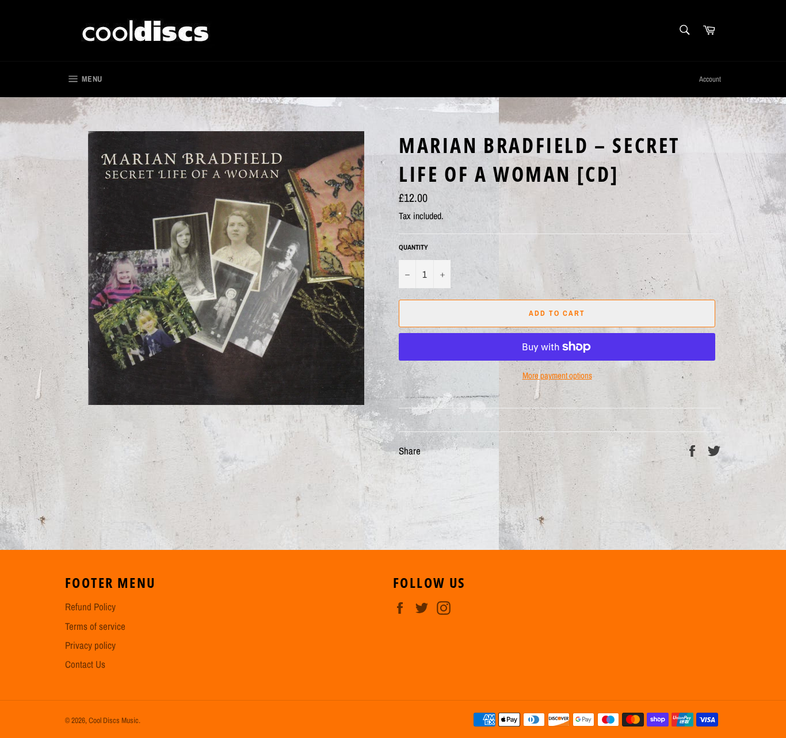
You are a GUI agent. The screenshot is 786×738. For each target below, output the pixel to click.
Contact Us (85, 664)
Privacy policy (90, 645)
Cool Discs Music (114, 720)
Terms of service (95, 626)
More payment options (557, 375)
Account (710, 79)
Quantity (413, 247)
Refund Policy (90, 606)
